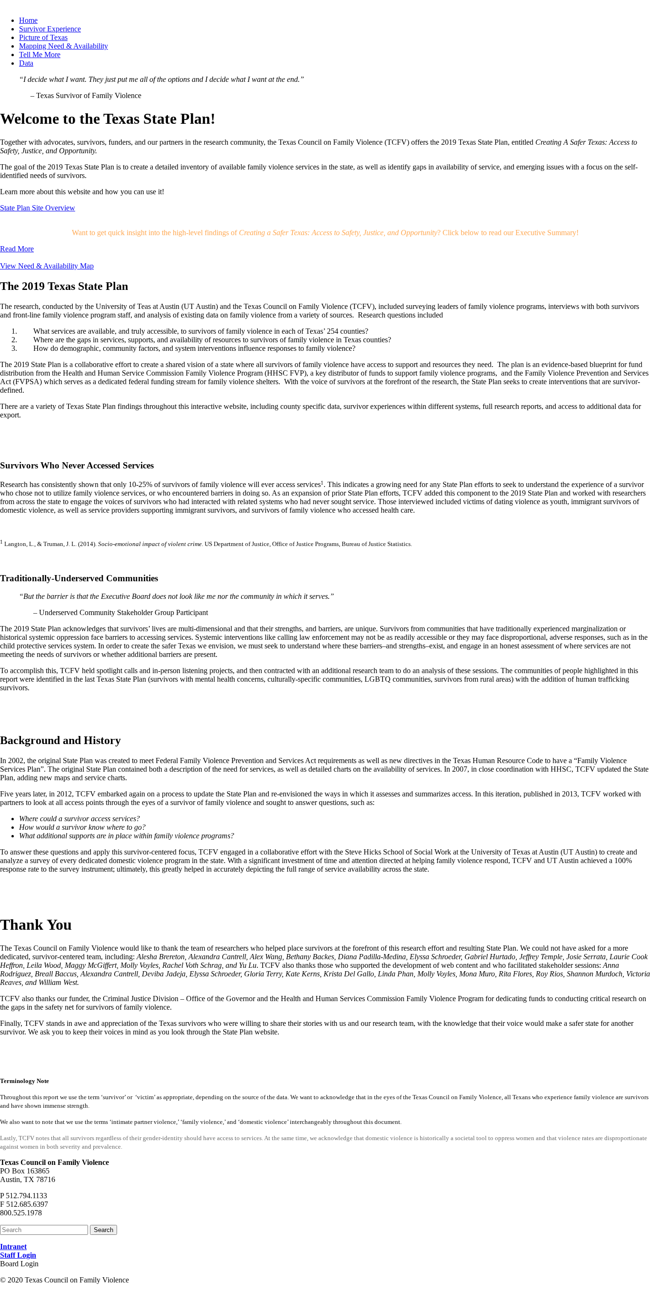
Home (28, 20)
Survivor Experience (50, 29)
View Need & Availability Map (47, 266)
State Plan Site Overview (37, 208)
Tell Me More (39, 54)
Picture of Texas (43, 37)
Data (26, 63)
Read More (17, 249)
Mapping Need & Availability (63, 46)
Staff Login (18, 1255)
